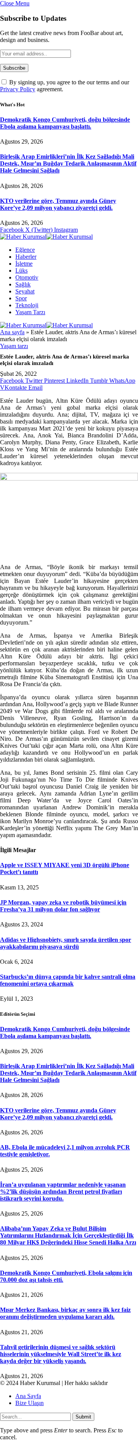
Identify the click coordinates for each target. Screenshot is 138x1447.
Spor (21, 298)
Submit (83, 1417)
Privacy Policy (17, 89)
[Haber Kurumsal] (46, 236)
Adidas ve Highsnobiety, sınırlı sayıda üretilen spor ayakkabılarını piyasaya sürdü (65, 943)
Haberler (25, 256)
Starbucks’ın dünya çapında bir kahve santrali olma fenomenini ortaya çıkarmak (67, 980)
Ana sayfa (12, 332)
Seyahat (24, 291)
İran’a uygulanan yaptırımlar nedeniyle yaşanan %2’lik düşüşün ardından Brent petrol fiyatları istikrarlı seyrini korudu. (63, 1191)
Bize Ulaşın (29, 1403)
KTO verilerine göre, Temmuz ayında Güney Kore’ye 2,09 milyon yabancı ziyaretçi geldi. (58, 204)
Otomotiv (26, 277)
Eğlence (25, 249)
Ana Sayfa (28, 1396)
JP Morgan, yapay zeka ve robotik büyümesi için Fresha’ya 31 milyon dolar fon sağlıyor (63, 906)
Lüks (21, 270)
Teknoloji (26, 305)
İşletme (24, 263)
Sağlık (23, 284)
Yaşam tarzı (30, 312)
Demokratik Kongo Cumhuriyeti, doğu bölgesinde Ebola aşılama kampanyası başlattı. (65, 123)
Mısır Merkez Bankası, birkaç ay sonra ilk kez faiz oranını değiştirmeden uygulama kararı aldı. (65, 1313)
